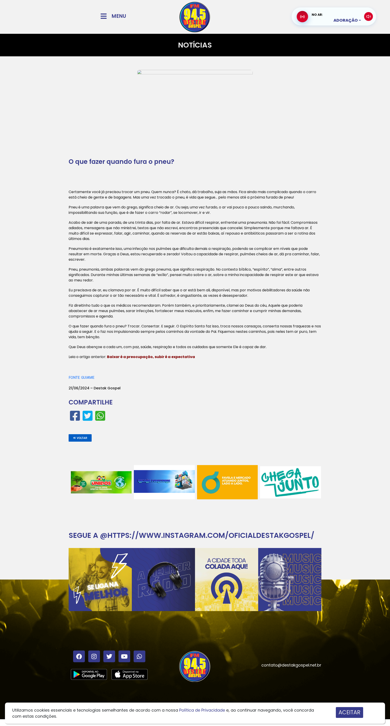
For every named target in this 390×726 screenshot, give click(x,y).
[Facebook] (79, 656)
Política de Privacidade (202, 710)
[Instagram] (94, 656)
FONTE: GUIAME (81, 377)
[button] (80, 438)
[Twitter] (109, 656)
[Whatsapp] (139, 656)
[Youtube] (124, 656)
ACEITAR (349, 712)
